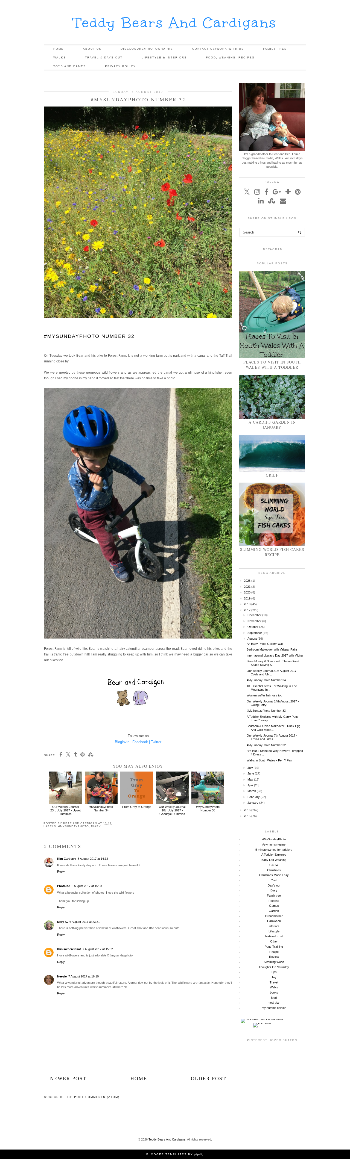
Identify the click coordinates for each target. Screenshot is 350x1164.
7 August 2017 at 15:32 (98, 949)
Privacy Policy (120, 66)
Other (274, 941)
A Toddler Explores (273, 854)
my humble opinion (274, 1007)
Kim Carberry (66, 858)
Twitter (156, 742)
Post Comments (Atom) (96, 1096)
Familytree (274, 895)
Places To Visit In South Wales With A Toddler (272, 364)
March (251, 791)
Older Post (208, 1078)
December (254, 615)
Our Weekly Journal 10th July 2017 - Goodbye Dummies (172, 810)
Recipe (274, 951)
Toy (274, 977)
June (250, 773)
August (252, 638)
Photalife (63, 886)
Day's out (274, 885)
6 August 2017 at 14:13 (93, 858)
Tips (274, 972)
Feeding (274, 900)
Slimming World (274, 962)
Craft (274, 880)
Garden (274, 910)
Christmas (274, 870)
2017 (247, 610)
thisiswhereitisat (69, 949)
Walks (59, 57)
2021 (247, 586)
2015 (247, 816)
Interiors (274, 926)
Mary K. (62, 921)
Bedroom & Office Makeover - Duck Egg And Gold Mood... (273, 727)
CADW (273, 865)
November (254, 621)
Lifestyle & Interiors (164, 57)
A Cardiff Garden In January (272, 424)
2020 (247, 592)
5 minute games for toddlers (273, 849)
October (252, 626)
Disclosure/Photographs (147, 48)
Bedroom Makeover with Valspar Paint (272, 649)
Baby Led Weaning (273, 859)
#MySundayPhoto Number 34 (101, 808)
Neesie (62, 976)
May (250, 779)
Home (58, 48)
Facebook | (141, 742)
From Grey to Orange (136, 806)
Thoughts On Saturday (274, 967)
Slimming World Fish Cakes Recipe (272, 552)
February (253, 797)
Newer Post (68, 1078)
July (250, 767)
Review (274, 956)
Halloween (274, 921)
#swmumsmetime (273, 844)
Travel (274, 982)
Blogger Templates (166, 1154)
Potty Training (274, 946)
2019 (247, 598)
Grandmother (274, 916)
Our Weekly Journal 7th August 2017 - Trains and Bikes (272, 737)
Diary (96, 826)
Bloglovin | (123, 742)
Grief (272, 475)
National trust (274, 936)
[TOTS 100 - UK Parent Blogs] (262, 1018)
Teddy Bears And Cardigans (175, 23)
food (274, 997)
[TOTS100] (262, 1023)
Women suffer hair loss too (264, 695)
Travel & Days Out (103, 57)
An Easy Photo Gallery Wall (265, 643)
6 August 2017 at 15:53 (87, 886)
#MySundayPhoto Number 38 (208, 808)
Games (274, 905)
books (274, 992)
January (252, 802)
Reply (61, 871)
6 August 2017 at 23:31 (84, 921)
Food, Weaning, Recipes (230, 57)
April (250, 785)
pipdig (199, 1154)
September (254, 632)
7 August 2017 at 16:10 (83, 976)
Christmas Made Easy (274, 875)
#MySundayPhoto (73, 826)
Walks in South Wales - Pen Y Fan (269, 760)
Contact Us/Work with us (218, 48)
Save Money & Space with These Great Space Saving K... (273, 663)
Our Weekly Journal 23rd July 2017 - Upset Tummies (65, 810)
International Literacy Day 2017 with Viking (275, 655)
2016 (247, 810)
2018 (247, 604)
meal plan (274, 1002)
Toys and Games (69, 66)
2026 (247, 580)
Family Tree (275, 48)
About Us (92, 48)
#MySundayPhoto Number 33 (266, 710)
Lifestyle (274, 931)
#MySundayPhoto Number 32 (266, 745)
